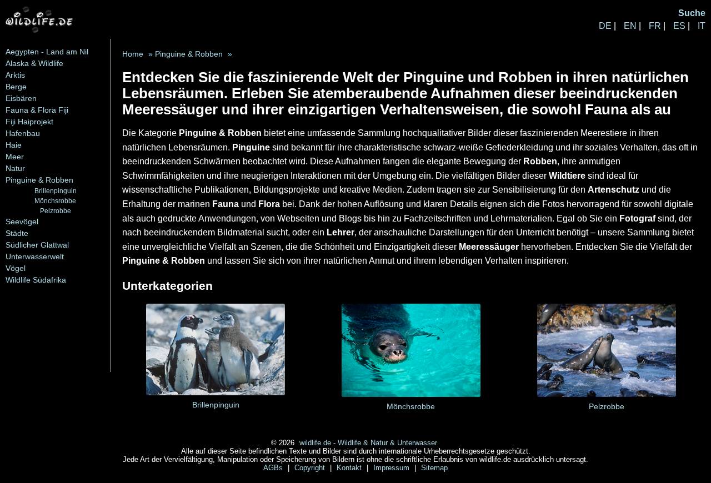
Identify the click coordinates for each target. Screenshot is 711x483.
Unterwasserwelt (35, 256)
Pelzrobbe (55, 210)
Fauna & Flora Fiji (37, 109)
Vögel (16, 268)
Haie (14, 144)
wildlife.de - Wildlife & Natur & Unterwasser (368, 443)
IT (701, 26)
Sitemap (434, 468)
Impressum (392, 468)
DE (605, 26)
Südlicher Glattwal (37, 244)
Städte (17, 233)
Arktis (15, 75)
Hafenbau (23, 133)
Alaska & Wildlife (34, 63)
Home (132, 54)
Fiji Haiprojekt (29, 121)
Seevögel (22, 221)
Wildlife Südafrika (36, 279)
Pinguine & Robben (39, 179)
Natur (15, 168)
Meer (15, 156)
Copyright (310, 468)
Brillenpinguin (55, 190)
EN (630, 26)
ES (679, 26)
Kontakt (350, 468)
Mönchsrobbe (55, 200)
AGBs (274, 468)
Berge (16, 86)
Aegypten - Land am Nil (47, 51)
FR (655, 26)
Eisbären (21, 98)
